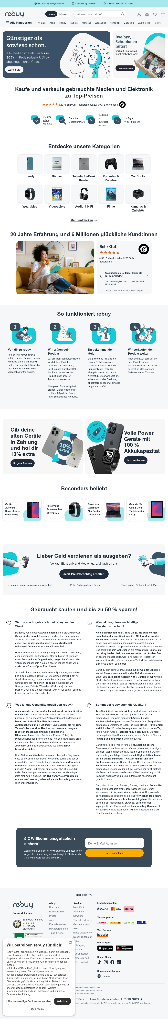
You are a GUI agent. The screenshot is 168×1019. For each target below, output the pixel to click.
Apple (52, 22)
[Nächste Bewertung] (147, 276)
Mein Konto (79, 907)
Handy (62, 22)
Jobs (51, 920)
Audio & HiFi (144, 22)
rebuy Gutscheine (82, 932)
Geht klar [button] (62, 1001)
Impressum (43, 991)
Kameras (86, 22)
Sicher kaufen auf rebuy (82, 938)
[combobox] (70, 942)
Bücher (158, 22)
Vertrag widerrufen (133, 999)
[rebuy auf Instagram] (106, 962)
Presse (52, 915)
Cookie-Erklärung (76, 999)
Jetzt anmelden (114, 853)
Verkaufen (63, 13)
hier (58, 857)
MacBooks (129, 22)
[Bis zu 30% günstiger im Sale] (56, 54)
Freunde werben (57, 924)
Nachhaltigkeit (56, 911)
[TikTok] (99, 962)
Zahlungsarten (80, 953)
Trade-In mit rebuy (83, 920)
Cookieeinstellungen (27, 987)
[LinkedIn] (119, 962)
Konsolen (115, 22)
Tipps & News (56, 932)
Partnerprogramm (58, 928)
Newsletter (78, 915)
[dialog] (39, 977)
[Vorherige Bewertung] (100, 276)
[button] (139, 13)
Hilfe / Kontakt (80, 962)
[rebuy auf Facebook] (112, 962)
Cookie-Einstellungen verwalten (104, 999)
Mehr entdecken (82, 220)
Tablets (74, 22)
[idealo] (102, 935)
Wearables (100, 22)
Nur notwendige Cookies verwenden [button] (29, 1001)
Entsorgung (79, 945)
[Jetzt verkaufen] (139, 54)
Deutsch (107, 976)
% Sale (42, 22)
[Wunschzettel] (155, 13)
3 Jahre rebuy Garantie (47, 120)
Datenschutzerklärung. (19, 994)
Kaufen (51, 13)
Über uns (54, 907)
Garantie (77, 949)
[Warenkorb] (163, 13)
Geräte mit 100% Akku (82, 926)
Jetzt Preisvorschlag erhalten (84, 574)
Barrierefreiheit (81, 957)
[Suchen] (122, 14)
